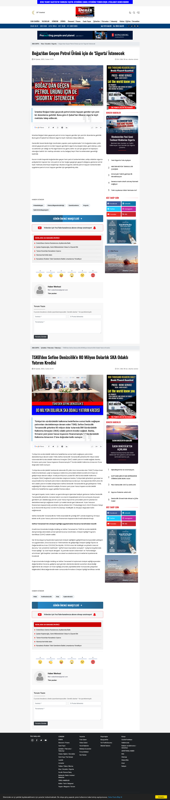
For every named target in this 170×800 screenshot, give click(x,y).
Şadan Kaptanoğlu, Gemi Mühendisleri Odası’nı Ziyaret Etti (57, 247)
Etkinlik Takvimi (105, 746)
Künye (123, 736)
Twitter (112, 209)
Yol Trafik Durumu (106, 742)
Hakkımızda (125, 742)
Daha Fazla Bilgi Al (115, 797)
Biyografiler (104, 739)
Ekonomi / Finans (74, 21)
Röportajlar (104, 736)
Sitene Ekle (124, 760)
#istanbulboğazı (38, 205)
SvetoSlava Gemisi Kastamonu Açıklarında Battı (53, 243)
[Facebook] (129, 26)
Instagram (128, 209)
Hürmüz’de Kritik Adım (44, 255)
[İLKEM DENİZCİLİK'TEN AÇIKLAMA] (122, 435)
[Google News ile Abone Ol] (39, 127)
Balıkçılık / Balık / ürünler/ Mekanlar (66, 776)
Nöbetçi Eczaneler (85, 749)
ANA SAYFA (35, 44)
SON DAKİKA (34, 21)
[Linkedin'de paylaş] (66, 127)
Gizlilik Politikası (126, 739)
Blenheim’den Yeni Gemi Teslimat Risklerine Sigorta (122, 138)
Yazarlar (82, 736)
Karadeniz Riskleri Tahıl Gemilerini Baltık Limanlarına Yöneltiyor (59, 259)
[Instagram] (135, 26)
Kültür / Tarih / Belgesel (65, 783)
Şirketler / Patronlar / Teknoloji (105, 21)
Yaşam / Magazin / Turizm (66, 786)
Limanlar (61, 763)
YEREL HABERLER (63, 780)
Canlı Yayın (87, 21)
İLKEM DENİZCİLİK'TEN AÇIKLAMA (122, 447)
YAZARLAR (45, 21)
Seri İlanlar (83, 755)
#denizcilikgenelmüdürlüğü (56, 205)
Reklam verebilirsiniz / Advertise (128, 747)
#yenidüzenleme (74, 205)
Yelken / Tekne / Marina (65, 766)
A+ (97, 128)
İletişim (123, 766)
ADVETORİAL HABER (127, 751)
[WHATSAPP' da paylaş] (57, 127)
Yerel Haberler (84, 746)
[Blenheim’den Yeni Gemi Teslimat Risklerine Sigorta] (122, 125)
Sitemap (124, 757)
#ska (57, 596)
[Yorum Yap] (92, 127)
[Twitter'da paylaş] (53, 127)
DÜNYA (63, 21)
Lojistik (60, 760)
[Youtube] (138, 26)
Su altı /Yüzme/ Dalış (65, 772)
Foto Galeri (83, 739)
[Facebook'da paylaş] (49, 127)
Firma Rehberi (84, 752)
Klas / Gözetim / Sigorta (48, 44)
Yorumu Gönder (40, 337)
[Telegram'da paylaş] (62, 127)
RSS (126, 214)
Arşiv (123, 763)
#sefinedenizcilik (46, 596)
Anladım (161, 797)
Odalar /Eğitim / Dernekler (130, 21)
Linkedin (127, 204)
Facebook (113, 204)
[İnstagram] (32, 740)
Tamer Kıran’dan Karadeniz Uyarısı (48, 251)
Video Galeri (83, 742)
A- (101, 128)
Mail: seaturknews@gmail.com (58, 290)
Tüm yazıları (52, 293)
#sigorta (85, 205)
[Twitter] (132, 26)
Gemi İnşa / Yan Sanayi (65, 757)
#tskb (35, 596)
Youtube (113, 214)
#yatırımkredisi (68, 596)
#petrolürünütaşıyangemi (41, 210)
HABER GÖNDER (38, 199)
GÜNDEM (55, 21)
